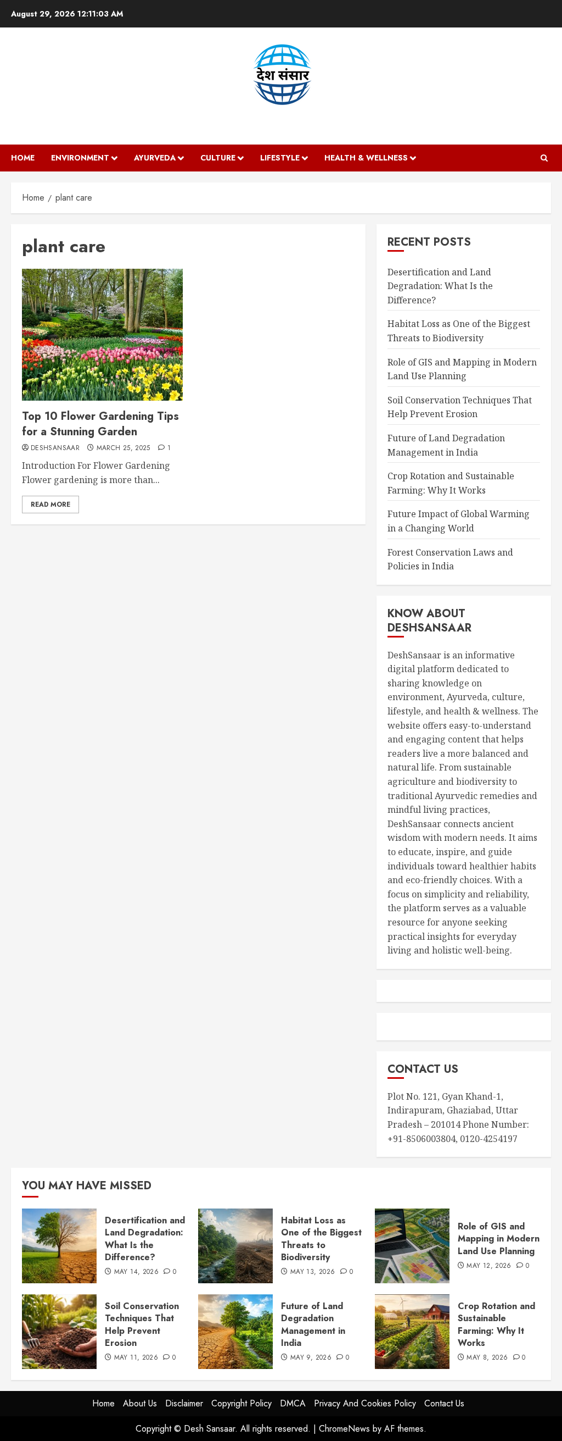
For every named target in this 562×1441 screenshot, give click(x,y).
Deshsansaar (55, 448)
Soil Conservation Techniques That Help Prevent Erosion (459, 407)
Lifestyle (280, 157)
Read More (50, 504)
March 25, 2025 (123, 448)
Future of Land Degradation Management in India (313, 1324)
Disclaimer (184, 1403)
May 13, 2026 (312, 1272)
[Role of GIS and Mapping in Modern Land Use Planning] (412, 1246)
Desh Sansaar (281, 117)
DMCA (293, 1403)
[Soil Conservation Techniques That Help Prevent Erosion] (59, 1331)
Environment (80, 157)
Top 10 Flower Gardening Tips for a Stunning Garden (100, 424)
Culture (217, 157)
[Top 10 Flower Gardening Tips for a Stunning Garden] (102, 335)
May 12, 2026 (489, 1266)
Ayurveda (155, 157)
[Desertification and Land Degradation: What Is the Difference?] (59, 1246)
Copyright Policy (241, 1403)
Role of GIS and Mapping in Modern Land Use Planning (498, 1238)
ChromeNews (344, 1428)
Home (23, 157)
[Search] (544, 158)
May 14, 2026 (136, 1272)
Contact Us (444, 1403)
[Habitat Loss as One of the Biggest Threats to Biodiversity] (235, 1246)
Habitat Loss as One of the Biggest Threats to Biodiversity (321, 1238)
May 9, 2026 (310, 1358)
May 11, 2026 (136, 1358)
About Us (140, 1403)
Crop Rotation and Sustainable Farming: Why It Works (496, 1324)
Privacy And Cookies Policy (365, 1403)
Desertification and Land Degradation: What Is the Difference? (440, 286)
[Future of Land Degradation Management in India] (235, 1331)
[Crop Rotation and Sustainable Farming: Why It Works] (412, 1331)
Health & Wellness (366, 157)
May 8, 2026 (487, 1358)
